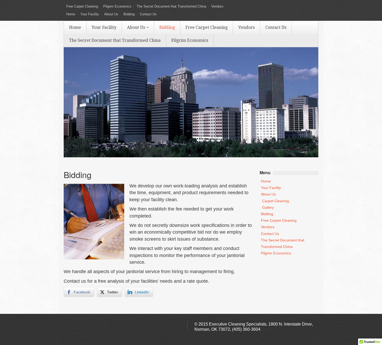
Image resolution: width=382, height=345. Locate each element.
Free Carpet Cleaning (82, 6)
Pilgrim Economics (117, 6)
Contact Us (148, 14)
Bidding (129, 14)
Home (70, 14)
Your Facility (89, 14)
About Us (111, 14)
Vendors (217, 6)
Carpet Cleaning (275, 201)
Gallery (268, 207)
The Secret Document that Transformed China (171, 6)
